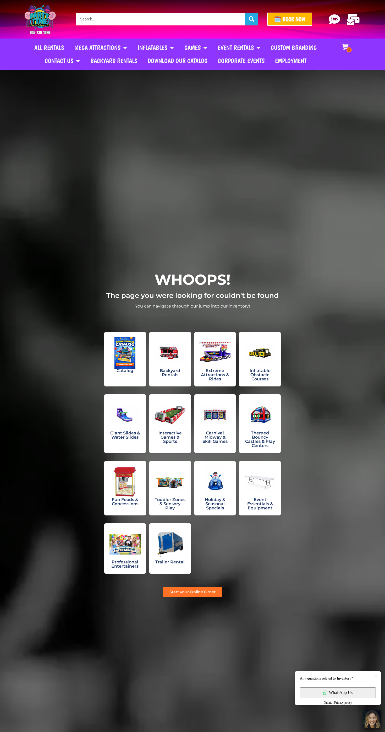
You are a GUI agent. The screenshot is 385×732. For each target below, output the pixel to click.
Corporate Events (241, 60)
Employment (290, 60)
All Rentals (49, 47)
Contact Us (59, 60)
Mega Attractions (97, 47)
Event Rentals (236, 47)
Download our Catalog (177, 60)
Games (192, 47)
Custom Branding (294, 47)
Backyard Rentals (113, 60)
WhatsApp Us (341, 692)
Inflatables (152, 47)
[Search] (251, 19)
